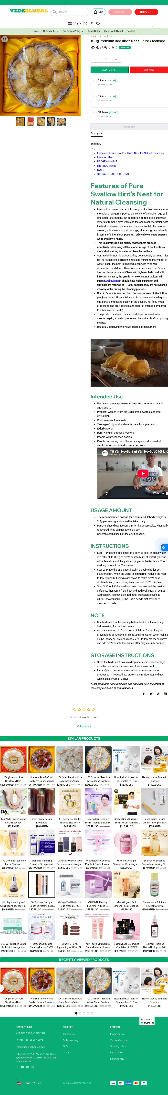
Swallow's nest (112, 280)
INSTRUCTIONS (106, 165)
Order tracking (70, 1040)
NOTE (100, 169)
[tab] (76, 1013)
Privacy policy (117, 1034)
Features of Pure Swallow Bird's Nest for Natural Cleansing (130, 153)
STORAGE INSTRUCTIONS (113, 174)
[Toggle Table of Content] (93, 148)
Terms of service (119, 1040)
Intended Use (105, 157)
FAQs (65, 1046)
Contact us (69, 1034)
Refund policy (117, 1058)
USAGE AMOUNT (107, 161)
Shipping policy (118, 1046)
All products (106, 36)
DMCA (66, 1052)
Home (93, 36)
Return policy (117, 1052)
